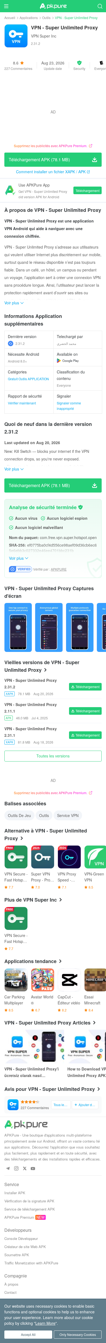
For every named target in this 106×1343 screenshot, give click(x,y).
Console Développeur (21, 1238)
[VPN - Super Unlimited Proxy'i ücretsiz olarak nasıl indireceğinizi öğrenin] (34, 1046)
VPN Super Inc (43, 36)
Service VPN (68, 815)
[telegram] (7, 1168)
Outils (46, 17)
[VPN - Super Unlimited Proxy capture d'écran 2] (79, 627)
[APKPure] (53, 6)
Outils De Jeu (19, 815)
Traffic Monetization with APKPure (31, 1262)
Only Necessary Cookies (78, 1334)
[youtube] (33, 1168)
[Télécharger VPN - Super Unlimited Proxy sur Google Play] (68, 360)
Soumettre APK (16, 1254)
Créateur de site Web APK (25, 1246)
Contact (10, 1292)
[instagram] (16, 1168)
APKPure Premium (19, 1217)
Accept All (28, 1334)
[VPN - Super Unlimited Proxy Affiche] (18, 627)
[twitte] (24, 1168)
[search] (100, 6)
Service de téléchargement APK (29, 1209)
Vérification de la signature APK (29, 1200)
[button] (79, 65)
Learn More (45, 1323)
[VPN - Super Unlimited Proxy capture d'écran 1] (49, 627)
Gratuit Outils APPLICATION (28, 378)
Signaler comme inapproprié (69, 406)
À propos (11, 1284)
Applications (29, 17)
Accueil (9, 17)
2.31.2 (20, 343)
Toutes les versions (53, 756)
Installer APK (14, 1192)
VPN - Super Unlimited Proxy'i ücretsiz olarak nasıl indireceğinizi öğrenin (31, 1072)
